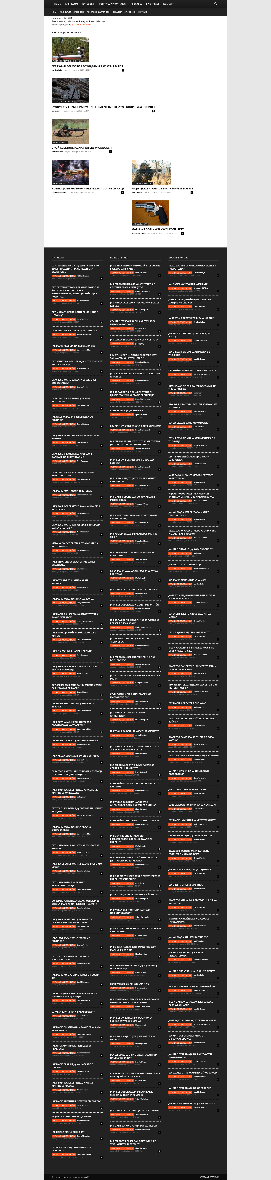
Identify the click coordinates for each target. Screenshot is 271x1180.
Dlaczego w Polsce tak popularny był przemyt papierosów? (192, 532)
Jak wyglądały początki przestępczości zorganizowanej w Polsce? (134, 748)
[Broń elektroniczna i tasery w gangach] (82, 131)
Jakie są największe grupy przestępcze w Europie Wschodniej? (135, 877)
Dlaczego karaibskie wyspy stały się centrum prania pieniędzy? (132, 286)
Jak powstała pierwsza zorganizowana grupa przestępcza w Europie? (134, 1001)
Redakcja (136, 3)
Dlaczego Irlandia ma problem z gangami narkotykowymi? (72, 455)
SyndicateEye (141, 414)
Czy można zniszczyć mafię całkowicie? (192, 370)
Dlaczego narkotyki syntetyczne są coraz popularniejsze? (132, 766)
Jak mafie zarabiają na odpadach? (189, 1088)
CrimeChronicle (83, 479)
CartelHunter (82, 442)
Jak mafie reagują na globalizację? (73, 345)
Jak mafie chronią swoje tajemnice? (190, 869)
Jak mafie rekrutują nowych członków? (76, 1101)
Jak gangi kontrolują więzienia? (188, 284)
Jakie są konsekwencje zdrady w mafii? (192, 1020)
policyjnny (56, 111)
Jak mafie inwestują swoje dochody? (191, 549)
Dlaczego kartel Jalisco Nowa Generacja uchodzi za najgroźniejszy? (77, 773)
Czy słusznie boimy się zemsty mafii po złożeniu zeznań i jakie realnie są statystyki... (75, 268)
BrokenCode (82, 387)
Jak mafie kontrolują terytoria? (72, 490)
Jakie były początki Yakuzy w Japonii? (191, 317)
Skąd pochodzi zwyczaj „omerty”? (72, 1116)
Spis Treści (152, 3)
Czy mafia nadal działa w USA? (187, 579)
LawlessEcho (57, 70)
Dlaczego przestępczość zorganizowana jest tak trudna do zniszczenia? (135, 443)
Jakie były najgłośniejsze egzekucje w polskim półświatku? (191, 597)
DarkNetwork (83, 982)
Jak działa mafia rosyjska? (68, 1131)
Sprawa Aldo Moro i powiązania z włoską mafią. (88, 66)
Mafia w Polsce (140, 224)
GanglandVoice (83, 602)
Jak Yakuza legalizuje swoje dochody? (75, 755)
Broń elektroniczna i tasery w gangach (82, 147)
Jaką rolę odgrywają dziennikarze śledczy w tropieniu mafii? (131, 1093)
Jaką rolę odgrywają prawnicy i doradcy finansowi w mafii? (72, 921)
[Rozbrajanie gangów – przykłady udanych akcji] (88, 172)
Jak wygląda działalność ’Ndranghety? (134, 731)
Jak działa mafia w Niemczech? (187, 789)
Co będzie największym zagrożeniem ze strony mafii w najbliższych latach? (75, 902)
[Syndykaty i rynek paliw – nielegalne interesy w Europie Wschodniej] (103, 90)
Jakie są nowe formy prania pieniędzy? (192, 804)
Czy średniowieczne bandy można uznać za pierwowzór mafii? (77, 686)
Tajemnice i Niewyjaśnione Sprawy (68, 61)
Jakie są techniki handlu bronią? (72, 651)
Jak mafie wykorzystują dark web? (73, 598)
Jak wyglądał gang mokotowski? (189, 422)
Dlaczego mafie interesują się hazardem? (193, 755)
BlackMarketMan (142, 399)
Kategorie (88, 3)
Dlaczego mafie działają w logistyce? (75, 330)
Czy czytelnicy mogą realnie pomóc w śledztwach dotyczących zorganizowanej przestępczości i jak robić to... (75, 292)
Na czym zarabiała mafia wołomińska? (192, 986)
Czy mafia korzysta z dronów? (187, 703)
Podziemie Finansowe (142, 183)
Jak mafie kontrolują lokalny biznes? (191, 971)
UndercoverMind (139, 233)
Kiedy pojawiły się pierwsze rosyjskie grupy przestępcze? (191, 649)
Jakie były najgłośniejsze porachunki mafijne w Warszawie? (75, 791)
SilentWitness (141, 559)
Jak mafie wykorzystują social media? (133, 1125)
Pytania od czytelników (64, 276)
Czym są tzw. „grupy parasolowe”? (73, 1011)
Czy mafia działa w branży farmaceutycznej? (68, 884)
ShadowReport (83, 368)
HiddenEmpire (83, 276)
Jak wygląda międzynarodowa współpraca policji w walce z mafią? (133, 803)
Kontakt (168, 3)
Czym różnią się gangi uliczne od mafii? (134, 820)
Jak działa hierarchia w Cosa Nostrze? (134, 339)
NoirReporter (83, 300)
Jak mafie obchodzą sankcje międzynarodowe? (185, 1037)
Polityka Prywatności (112, 3)
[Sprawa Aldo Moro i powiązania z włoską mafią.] (88, 49)
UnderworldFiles (59, 192)
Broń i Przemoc (60, 142)
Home (57, 3)
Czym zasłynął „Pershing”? (126, 410)
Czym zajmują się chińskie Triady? (189, 632)
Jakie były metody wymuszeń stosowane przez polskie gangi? (135, 267)
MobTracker (82, 673)
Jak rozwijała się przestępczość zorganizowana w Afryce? (71, 723)
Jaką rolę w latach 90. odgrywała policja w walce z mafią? (131, 1019)
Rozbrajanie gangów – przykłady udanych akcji (88, 188)
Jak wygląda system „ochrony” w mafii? (134, 589)
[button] (215, 4)
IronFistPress (57, 151)
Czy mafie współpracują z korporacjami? (135, 425)
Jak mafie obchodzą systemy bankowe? (76, 740)
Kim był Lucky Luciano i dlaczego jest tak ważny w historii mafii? (133, 356)
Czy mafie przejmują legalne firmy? (190, 835)
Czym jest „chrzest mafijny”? (185, 884)
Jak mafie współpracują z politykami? (191, 1103)
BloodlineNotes (83, 744)
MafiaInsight (137, 192)
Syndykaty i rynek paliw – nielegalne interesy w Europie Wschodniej (103, 107)
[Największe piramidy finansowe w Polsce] (162, 172)
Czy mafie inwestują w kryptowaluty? (192, 820)
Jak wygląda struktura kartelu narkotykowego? (130, 911)
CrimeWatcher (83, 405)
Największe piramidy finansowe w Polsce (162, 188)
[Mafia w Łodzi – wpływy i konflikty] (158, 213)
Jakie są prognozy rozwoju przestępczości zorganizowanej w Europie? (131, 839)
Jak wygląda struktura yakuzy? (188, 937)
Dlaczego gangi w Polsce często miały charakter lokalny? (192, 668)
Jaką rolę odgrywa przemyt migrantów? (135, 604)
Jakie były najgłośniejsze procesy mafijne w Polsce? (72, 1084)
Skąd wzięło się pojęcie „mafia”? (129, 983)
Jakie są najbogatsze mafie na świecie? (134, 894)
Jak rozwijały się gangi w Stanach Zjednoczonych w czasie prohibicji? (132, 394)
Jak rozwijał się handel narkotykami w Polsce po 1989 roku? (134, 622)
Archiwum (71, 3)
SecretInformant (84, 334)
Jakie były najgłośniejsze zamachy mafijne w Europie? (189, 301)
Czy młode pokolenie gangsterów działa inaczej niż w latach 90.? (135, 1075)
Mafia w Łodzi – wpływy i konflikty (158, 229)
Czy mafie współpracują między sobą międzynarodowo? (133, 323)
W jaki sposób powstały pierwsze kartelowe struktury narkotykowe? (191, 495)
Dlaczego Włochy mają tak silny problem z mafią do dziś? (188, 852)
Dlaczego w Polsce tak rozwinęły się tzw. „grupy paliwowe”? (133, 1143)
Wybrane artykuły (209, 1177)
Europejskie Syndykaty (63, 102)
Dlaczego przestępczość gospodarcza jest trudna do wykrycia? (133, 859)
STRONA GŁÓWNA (81, 24)
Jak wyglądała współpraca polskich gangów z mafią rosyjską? (75, 995)
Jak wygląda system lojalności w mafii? (135, 1110)
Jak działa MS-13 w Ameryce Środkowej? (192, 1072)
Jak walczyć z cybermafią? (184, 564)
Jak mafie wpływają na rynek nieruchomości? (186, 954)
